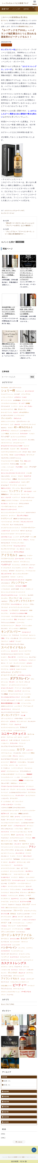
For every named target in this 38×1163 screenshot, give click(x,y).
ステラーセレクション (6, 753)
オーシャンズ (10, 819)
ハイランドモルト (18, 828)
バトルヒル (4, 926)
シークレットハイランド (7, 619)
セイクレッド (4, 740)
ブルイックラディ (5, 476)
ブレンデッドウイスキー (21, 600)
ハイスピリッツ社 (5, 969)
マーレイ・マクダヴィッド (26, 589)
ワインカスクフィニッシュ (7, 795)
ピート (11, 470)
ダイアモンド (28, 558)
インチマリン (29, 948)
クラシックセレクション (7, 828)
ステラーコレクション (18, 988)
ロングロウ (30, 595)
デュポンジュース (25, 740)
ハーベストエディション (18, 923)
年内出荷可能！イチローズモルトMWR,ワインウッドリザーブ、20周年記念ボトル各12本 (8, 311)
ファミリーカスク (5, 616)
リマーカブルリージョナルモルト (9, 403)
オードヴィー (12, 515)
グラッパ (31, 568)
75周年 (12, 816)
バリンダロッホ (14, 638)
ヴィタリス (4, 895)
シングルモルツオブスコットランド (17, 792)
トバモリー (4, 886)
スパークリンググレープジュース (16, 886)
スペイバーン (27, 694)
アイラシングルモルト (15, 889)
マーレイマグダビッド (16, 604)
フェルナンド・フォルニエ (14, 904)
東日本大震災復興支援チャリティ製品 (10, 703)
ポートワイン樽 (5, 913)
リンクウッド (16, 491)
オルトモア (26, 904)
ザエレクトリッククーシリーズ (8, 509)
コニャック (29, 886)
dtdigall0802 (28, 580)
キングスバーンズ (14, 433)
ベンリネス (19, 467)
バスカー (26, 467)
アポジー (16, 841)
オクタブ (3, 771)
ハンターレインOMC (6, 756)
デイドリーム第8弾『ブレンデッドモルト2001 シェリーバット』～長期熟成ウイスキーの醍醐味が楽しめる (10, 1052)
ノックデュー (29, 923)
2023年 (6, 1101)
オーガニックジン (19, 850)
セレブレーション (13, 503)
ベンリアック (5, 957)
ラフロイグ (23, 727)
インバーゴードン (18, 865)
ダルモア (10, 825)
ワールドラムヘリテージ (20, 546)
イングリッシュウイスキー (23, 913)
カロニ (32, 679)
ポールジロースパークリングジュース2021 (11, 446)
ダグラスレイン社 (21, 862)
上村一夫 (14, 916)
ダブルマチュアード (27, 400)
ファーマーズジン (20, 932)
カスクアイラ (4, 515)
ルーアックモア (20, 210)
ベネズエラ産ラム (21, 762)
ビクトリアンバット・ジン (23, 421)
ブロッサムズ (4, 607)
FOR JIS (11, 455)
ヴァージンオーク (5, 406)
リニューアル (27, 718)
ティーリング (4, 792)
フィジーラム (10, 994)
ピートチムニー (30, 786)
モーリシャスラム (21, 789)
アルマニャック (20, 391)
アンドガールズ (24, 635)
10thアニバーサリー (6, 488)
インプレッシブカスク (6, 730)
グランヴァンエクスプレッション (9, 595)
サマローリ (4, 724)
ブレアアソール (5, 960)
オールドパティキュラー (8, 675)
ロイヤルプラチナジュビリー (17, 838)
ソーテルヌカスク (5, 589)
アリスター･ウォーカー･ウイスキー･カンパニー (13, 786)
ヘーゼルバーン (5, 743)
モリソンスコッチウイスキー (17, 871)
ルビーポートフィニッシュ (7, 853)
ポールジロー (14, 798)
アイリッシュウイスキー (16, 960)
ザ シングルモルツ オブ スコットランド (12, 801)
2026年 (4, 1077)
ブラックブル (28, 835)
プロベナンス (24, 941)
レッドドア (16, 537)
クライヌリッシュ (25, 561)
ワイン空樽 (33, 537)
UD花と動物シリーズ (6, 985)
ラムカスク (12, 449)
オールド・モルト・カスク (29, 452)
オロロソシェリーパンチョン (8, 421)
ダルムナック (22, 972)
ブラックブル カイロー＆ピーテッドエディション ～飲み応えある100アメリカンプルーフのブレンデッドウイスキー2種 (10, 1041)
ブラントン (15, 756)
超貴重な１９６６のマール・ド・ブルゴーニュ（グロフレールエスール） (10, 1030)
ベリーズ (33, 913)
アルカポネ (27, 654)
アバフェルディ (28, 819)
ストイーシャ (4, 482)
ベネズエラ (12, 577)
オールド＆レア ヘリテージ (25, 619)
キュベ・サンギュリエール (16, 524)
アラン (32, 846)
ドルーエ (28, 549)
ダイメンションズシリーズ (26, 759)
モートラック (30, 455)
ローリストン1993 (14, 938)
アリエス (11, 724)
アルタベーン (24, 712)
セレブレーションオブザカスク (18, 436)
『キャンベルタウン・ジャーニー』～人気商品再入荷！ (10, 1019)
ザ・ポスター (4, 862)
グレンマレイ (13, 598)
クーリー (3, 737)
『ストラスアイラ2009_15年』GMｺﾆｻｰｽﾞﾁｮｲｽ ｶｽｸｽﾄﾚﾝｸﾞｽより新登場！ (26, 310)
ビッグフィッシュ (5, 651)
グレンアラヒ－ (5, 613)
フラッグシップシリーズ (26, 521)
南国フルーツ (27, 828)
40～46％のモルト (23, 427)
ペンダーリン (20, 577)
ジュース (14, 439)
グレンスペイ (14, 651)
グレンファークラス (7, 850)
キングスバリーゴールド (7, 213)
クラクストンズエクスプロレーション (10, 991)
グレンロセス (12, 972)
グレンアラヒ (21, 948)
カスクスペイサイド (31, 512)
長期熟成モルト (5, 494)
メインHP (16, 9)
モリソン (3, 663)
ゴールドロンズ (27, 598)
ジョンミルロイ (16, 945)
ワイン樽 (23, 715)
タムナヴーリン (15, 898)
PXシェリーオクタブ (26, 488)
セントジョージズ (22, 439)
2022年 (6, 1107)
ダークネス (16, 521)
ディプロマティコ (5, 898)
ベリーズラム (17, 804)
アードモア (32, 467)
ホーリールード (5, 424)
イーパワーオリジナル (17, 929)
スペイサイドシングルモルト (8, 750)
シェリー (26, 737)
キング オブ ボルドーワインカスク (9, 759)
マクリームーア (12, 926)
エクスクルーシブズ (30, 700)
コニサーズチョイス (13, 733)
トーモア (28, 895)
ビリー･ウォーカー (19, 558)
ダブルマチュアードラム (30, 910)
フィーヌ (30, 832)
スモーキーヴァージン (6, 443)
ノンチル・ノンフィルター (7, 467)
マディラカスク (28, 491)
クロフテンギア (30, 979)
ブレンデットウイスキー (19, 663)
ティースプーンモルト (6, 976)
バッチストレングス (13, 895)
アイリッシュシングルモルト (8, 622)
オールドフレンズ (14, 901)
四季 (28, 874)
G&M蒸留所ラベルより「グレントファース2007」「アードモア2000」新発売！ (28, 1019)
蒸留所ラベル (22, 555)
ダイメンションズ (18, 976)
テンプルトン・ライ (6, 635)
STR (21, 598)
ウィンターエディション (17, 951)
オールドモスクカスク (6, 561)
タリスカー (14, 476)
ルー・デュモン (28, 406)
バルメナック (17, 724)
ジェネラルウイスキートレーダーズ (10, 810)
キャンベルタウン (26, 688)
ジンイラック (18, 691)
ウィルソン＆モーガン (27, 889)
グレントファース (6, 574)
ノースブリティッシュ (22, 657)
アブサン (32, 604)
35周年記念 (13, 913)
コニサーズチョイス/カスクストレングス (11, 452)
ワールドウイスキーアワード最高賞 (10, 461)
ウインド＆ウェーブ (6, 865)
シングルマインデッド (14, 482)
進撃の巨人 (32, 898)
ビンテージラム (20, 622)
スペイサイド (14, 877)
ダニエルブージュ (20, 570)
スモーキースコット (6, 709)
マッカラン (12, 856)
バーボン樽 (28, 473)
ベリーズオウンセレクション (9, 506)
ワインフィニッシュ (6, 988)
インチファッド (16, 497)
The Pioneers (16, 859)
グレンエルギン (6, 418)
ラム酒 (10, 740)
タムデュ (32, 844)
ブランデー (12, 789)
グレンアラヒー (19, 582)
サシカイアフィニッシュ (7, 394)
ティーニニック (28, 706)
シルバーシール (20, 835)
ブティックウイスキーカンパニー (27, 638)
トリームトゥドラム (26, 703)
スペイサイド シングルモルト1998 (18, 613)
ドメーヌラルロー (5, 919)
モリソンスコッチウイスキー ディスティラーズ (12, 512)
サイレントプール (14, 892)
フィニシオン (4, 610)
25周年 (30, 610)
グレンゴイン (4, 628)
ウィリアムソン (23, 660)
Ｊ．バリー (17, 777)
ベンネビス (31, 433)
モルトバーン (4, 660)
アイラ (2, 907)
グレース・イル (25, 494)
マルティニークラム (6, 439)
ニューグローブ (18, 706)
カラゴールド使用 (25, 697)
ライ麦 (9, 923)
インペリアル (4, 765)
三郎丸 (2, 638)
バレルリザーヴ (5, 577)
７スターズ (4, 904)
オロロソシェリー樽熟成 (28, 753)
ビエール (21, 406)
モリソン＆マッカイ (22, 721)
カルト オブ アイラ (22, 868)
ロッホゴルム (4, 570)
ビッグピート (17, 672)
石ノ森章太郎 (28, 850)
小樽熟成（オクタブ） (23, 813)
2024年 (6, 1096)
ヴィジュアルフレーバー (7, 777)
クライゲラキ (5, 604)
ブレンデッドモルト (22, 515)
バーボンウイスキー (16, 919)
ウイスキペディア (26, 632)
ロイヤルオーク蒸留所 (21, 586)
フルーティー (4, 641)
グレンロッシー (28, 916)
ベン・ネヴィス (20, 549)
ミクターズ (12, 669)
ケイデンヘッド (6, 518)
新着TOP (5, 9)
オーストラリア (5, 762)
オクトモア (20, 916)
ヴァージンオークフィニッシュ (23, 534)
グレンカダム (31, 439)
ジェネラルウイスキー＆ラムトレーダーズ (11, 540)
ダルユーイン (22, 409)
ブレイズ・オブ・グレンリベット (9, 954)
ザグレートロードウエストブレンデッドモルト (12, 644)
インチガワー (12, 883)
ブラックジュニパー (6, 929)
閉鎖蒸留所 (29, 774)
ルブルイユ (12, 721)
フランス (3, 994)
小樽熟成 (14, 479)
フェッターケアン (5, 835)
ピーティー (19, 985)
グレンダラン (4, 598)
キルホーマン (27, 938)
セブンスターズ (22, 485)
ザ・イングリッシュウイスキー (27, 810)
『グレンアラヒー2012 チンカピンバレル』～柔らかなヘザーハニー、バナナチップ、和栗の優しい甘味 (28, 1041)
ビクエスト (29, 663)
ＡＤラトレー (22, 969)
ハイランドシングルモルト (7, 586)
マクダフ (10, 427)
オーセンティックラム (24, 954)
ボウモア (4, 923)
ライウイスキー (24, 433)
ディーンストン (5, 889)
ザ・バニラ (9, 663)
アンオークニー (5, 838)
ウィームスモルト (31, 789)
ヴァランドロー (14, 743)
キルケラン (4, 427)
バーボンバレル (26, 991)
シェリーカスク (5, 666)
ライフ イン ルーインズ (7, 552)
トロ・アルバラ (19, 682)
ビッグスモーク (5, 871)
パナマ (28, 862)
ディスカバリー (19, 700)
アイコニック (22, 743)
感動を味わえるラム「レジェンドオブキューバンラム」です (8, 346)
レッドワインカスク (19, 415)
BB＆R (13, 835)
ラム (21, 461)
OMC (18, 449)
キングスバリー (11, 631)
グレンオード (17, 844)
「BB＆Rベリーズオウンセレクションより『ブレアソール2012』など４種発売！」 (19, 224)
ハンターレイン (9, 947)
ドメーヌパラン (22, 595)
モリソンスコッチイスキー (20, 574)
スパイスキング (5, 892)
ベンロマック (6, 564)
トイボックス (30, 969)
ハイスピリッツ (31, 660)
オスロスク (11, 570)
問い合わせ (19, 1142)
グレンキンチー (31, 721)
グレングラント (24, 898)
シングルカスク (14, 610)
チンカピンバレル (28, 780)
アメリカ (32, 540)
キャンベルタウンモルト (7, 844)
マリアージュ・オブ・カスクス (14, 737)
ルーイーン (17, 816)
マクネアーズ (27, 476)
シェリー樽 (8, 390)
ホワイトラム (30, 616)
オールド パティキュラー (7, 688)
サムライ (15, 412)
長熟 (15, 409)
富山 (15, 619)
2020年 (6, 1117)
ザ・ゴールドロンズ (6, 568)
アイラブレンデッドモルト (17, 543)
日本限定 (28, 403)
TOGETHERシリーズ (6, 874)
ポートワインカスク (6, 916)
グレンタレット (5, 856)
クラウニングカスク (24, 503)
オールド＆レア (5, 485)
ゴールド (23, 979)
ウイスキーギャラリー (28, 527)
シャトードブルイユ (19, 455)
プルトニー (18, 625)
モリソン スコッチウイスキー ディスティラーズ (13, 473)
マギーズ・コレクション (26, 530)
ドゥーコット (14, 969)
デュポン (3, 819)
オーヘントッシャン (6, 400)
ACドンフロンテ (27, 856)
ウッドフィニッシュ (20, 774)
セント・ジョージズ (6, 497)
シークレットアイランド (7, 397)
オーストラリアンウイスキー (8, 868)
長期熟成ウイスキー (15, 666)
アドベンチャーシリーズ (7, 847)
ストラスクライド (5, 951)
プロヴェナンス (17, 418)
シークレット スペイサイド (29, 919)
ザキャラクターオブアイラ (24, 479)
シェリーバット (23, 765)
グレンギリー (12, 862)
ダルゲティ (20, 506)
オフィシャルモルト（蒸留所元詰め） (18, 628)
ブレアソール (30, 734)
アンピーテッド (18, 966)
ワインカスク (30, 762)
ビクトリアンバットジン (15, 387)
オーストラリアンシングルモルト (9, 780)
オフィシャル (4, 682)
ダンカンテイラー (10, 715)
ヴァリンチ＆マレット (25, 771)
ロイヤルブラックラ (25, 957)
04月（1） (7, 1081)
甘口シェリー (27, 461)
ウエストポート (19, 819)
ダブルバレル (23, 892)
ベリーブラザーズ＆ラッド (24, 883)
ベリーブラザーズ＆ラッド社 (18, 616)
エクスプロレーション (6, 537)
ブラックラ (11, 682)
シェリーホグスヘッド (25, 430)
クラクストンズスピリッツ (21, 847)
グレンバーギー (5, 783)
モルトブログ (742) (7, 1004)
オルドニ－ (22, 756)
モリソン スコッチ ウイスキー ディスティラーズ (13, 592)
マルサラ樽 (22, 464)
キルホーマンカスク (21, 669)
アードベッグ (18, 688)
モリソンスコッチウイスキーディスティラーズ (12, 580)
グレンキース (12, 657)
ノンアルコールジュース (19, 825)
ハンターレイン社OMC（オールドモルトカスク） (13, 807)
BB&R (33, 838)
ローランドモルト (19, 552)
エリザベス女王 (15, 589)
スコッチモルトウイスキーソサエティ (10, 822)
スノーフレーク (5, 941)
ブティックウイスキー (8, 932)
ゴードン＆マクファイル (16, 935)
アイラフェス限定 (14, 464)
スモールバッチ (16, 709)
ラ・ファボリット (5, 768)
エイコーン (11, 765)
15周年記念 (10, 691)
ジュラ (11, 424)
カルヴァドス (6, 880)
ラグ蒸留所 (27, 929)
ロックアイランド (14, 957)
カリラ (21, 749)
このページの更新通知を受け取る (14, 17)
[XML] (3, 1138)
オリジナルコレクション (13, 771)
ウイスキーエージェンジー (27, 859)
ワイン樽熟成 (4, 694)
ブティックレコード (15, 494)
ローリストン (5, 938)
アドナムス (28, 838)
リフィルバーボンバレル (26, 500)
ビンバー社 (4, 883)
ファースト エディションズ (8, 700)
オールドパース (22, 783)
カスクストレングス (10, 210)
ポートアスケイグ (29, 391)
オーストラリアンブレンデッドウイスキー (19, 607)
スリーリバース (5, 832)
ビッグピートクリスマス (7, 415)
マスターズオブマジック (20, 874)
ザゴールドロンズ (5, 543)
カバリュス (4, 691)
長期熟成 (21, 780)
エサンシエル (13, 813)
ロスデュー (21, 877)
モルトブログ (6, 45)
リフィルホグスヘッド (26, 777)
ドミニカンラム (17, 753)
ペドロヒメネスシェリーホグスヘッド (19, 982)
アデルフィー (4, 685)
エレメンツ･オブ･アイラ (25, 651)
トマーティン (5, 430)
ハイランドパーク (6, 546)
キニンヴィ (4, 972)
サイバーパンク (5, 982)
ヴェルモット (4, 491)
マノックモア (5, 436)
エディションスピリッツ (7, 718)
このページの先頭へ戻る (34, 1150)
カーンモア (4, 825)
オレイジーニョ (26, 691)
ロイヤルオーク (24, 610)
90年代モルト (14, 783)
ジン (17, 765)
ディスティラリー (20, 795)
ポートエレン (30, 825)
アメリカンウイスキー (6, 910)
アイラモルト (9, 555)
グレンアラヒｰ (32, 657)
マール (7, 638)
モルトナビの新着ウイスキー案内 (16, 1157)
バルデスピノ (4, 601)
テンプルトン (4, 503)
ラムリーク (26, 446)
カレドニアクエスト (30, 795)
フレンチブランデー (31, 880)
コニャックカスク (30, 877)
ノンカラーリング (5, 530)
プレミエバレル (16, 564)
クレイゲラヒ (4, 455)
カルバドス (17, 424)
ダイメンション (5, 470)
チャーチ (33, 904)
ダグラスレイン (20, 678)
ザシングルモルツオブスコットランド (10, 697)
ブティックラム (16, 488)
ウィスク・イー (5, 789)
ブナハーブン (18, 910)
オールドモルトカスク (26, 666)
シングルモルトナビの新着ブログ (15, 3)
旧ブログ (4, 20)
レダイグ (12, 641)
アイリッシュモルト (27, 625)
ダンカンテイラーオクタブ (7, 534)
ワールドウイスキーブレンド (16, 694)
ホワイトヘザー (5, 721)
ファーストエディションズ (18, 880)
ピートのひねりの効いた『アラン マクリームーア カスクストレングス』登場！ (26, 347)
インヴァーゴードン (26, 816)
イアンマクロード (5, 583)
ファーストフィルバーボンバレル (18, 832)
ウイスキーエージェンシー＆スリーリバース (12, 654)
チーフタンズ (31, 985)
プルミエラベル (24, 449)
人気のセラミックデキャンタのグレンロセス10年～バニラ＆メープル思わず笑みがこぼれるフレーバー (28, 1052)
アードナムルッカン (30, 570)
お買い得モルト (31, 892)
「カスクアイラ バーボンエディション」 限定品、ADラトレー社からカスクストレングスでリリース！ (28, 1030)
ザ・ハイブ (21, 403)
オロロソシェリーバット (7, 706)
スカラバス (16, 561)
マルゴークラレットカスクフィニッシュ (11, 458)
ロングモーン (29, 871)
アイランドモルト (10, 978)
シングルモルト (17, 400)
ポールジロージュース (18, 443)
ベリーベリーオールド (6, 521)
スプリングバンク (6, 672)
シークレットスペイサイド (7, 774)
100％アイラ (13, 762)
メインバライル (25, 394)
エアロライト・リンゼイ (20, 397)
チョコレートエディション (27, 497)
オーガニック (16, 740)
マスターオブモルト (6, 479)
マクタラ (20, 476)
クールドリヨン (5, 901)
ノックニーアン (5, 798)
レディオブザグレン (24, 412)
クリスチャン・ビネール (7, 966)
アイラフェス (15, 635)
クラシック (27, 682)
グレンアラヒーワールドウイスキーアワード (12, 746)
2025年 (6, 1091)
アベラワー (29, 555)
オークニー (25, 604)
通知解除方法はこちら (26, 26)
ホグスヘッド (5, 813)
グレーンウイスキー (15, 941)
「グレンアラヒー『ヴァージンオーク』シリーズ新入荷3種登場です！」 (19, 233)
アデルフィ (26, 540)
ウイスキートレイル (7, 558)
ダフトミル (26, 966)
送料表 (26, 9)
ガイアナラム (29, 972)
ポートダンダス (5, 449)
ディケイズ (19, 856)
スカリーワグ (5, 816)
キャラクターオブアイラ (7, 409)
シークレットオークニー (7, 804)
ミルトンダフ (25, 482)
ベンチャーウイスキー (22, 926)
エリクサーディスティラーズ (28, 424)
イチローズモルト (18, 718)
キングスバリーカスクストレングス (10, 727)
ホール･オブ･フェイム (6, 412)
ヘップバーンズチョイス (17, 768)
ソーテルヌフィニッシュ (19, 730)
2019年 (6, 1122)
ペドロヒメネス (5, 524)
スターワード (25, 844)
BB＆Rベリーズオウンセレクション (22, 518)
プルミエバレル (28, 768)
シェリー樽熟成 (5, 433)
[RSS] (3, 1134)
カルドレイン (32, 635)
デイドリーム (4, 669)
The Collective (4, 387)
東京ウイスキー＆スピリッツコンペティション (17, 907)
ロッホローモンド (5, 877)
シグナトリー (29, 750)
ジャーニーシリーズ (6, 945)
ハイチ (34, 491)
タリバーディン (5, 679)
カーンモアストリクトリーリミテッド (18, 685)
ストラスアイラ (5, 464)
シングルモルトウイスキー (27, 822)
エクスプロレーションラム (24, 675)
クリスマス (28, 853)
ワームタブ (18, 641)
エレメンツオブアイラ (6, 859)
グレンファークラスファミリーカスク (10, 712)
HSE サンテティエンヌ (6, 841)
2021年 (6, 1112)
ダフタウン (21, 895)
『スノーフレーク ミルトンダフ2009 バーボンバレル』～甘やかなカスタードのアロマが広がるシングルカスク (26, 274)
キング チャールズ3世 (25, 901)
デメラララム (22, 841)
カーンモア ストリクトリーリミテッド (10, 527)
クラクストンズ (14, 430)
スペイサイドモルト (13, 647)
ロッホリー (4, 657)
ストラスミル (32, 792)
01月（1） (7, 1085)
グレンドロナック (20, 853)
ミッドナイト (14, 406)
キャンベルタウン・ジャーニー (20, 568)
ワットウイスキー (13, 660)
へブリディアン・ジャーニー (28, 564)
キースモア (17, 394)
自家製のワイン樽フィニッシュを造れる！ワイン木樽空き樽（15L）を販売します (10, 1063)
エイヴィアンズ (15, 530)
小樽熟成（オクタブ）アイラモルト (10, 500)
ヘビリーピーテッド (28, 960)
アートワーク (13, 485)
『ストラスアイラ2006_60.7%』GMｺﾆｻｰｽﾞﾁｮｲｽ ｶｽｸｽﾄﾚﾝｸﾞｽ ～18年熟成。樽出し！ (9, 273)
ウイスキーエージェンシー (7, 625)
